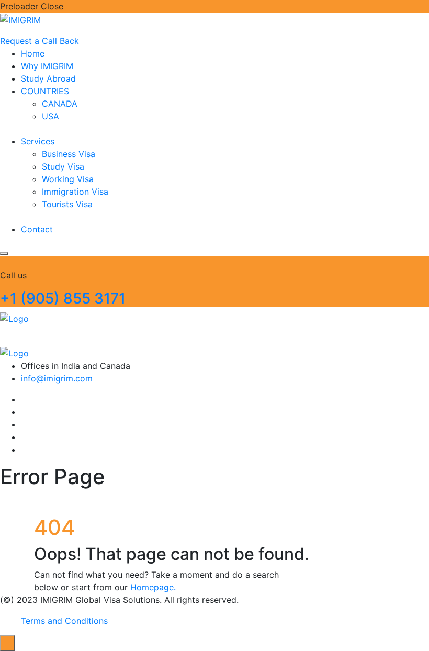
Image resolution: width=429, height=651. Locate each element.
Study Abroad (48, 78)
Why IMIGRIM (47, 66)
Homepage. (153, 587)
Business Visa (68, 154)
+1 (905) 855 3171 (63, 298)
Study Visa (63, 166)
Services (37, 141)
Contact (37, 229)
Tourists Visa (67, 204)
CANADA (59, 103)
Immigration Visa (75, 191)
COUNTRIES (45, 91)
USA (50, 116)
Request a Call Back (39, 41)
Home (32, 53)
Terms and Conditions (64, 620)
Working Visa (68, 179)
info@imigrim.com (57, 378)
